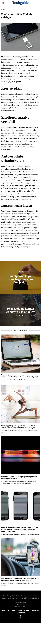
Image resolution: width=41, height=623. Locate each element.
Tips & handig (35, 610)
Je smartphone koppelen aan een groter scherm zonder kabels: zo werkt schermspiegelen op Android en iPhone (19, 529)
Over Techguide (21, 612)
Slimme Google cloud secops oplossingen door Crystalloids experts (19, 478)
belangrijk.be (20, 604)
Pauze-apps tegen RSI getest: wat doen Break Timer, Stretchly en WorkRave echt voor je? (18, 427)
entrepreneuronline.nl (20, 606)
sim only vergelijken (28, 108)
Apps (8, 610)
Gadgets (14, 610)
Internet (26, 610)
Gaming (20, 610)
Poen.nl (17, 598)
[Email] (20, 617)
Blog (3, 10)
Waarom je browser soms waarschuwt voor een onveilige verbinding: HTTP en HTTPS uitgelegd (19, 376)
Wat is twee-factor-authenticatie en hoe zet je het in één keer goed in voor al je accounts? (20, 579)
